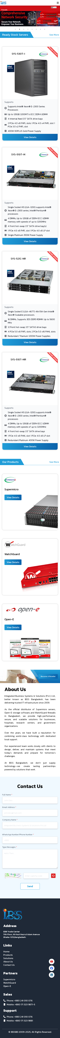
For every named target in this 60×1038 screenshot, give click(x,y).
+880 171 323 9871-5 (25, 1004)
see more (54, 34)
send (30, 886)
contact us (9, 965)
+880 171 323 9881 (24, 1020)
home (6, 951)
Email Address (9, 807)
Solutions (8, 958)
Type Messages (9, 847)
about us (8, 961)
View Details (13, 497)
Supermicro (9, 979)
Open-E (7, 986)
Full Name (7, 794)
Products (8, 955)
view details (30, 137)
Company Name (10, 819)
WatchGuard (9, 982)
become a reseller (48, 676)
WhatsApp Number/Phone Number (18, 834)
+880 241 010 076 (23, 1000)
